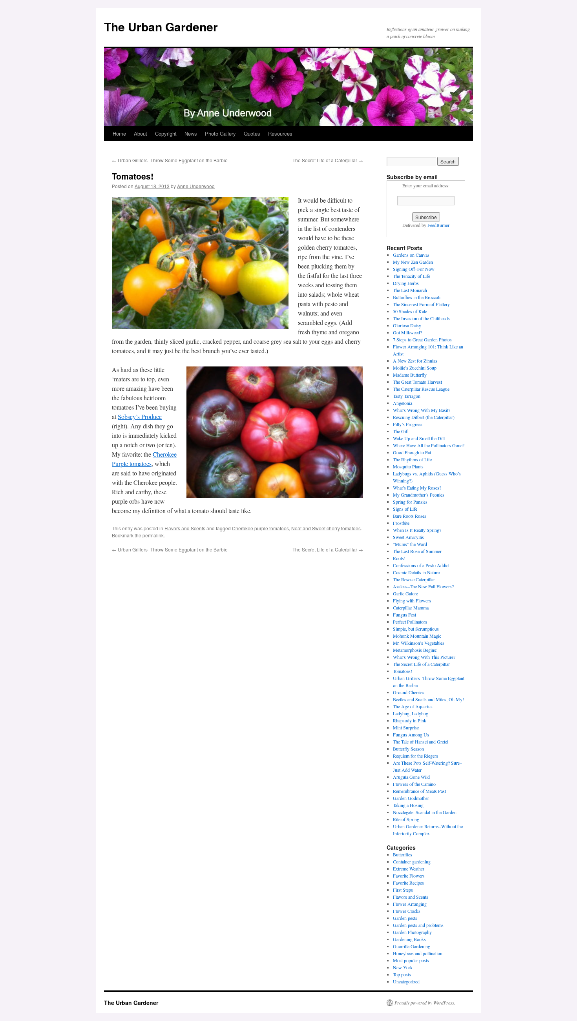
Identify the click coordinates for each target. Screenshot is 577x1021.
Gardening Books (409, 939)
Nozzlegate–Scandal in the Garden (424, 812)
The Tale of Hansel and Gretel (420, 741)
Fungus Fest (404, 614)
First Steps (403, 890)
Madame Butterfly (410, 375)
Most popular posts (411, 960)
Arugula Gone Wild (411, 777)
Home (119, 133)
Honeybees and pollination (417, 953)
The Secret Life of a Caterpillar (327, 160)
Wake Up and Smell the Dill (419, 438)
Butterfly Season (408, 748)
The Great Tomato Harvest (417, 382)
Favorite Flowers (409, 875)
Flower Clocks (406, 911)
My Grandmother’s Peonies (418, 494)
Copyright (166, 133)
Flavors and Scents (184, 528)
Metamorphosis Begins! (415, 650)
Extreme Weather (408, 868)
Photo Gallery (220, 133)
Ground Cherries (408, 692)
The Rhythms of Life (412, 459)
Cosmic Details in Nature (416, 572)
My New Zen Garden (413, 262)
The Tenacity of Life (411, 276)
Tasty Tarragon (406, 396)
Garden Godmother (411, 798)
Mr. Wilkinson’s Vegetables (418, 643)
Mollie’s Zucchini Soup (414, 368)
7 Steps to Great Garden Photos (422, 339)
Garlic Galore (405, 593)
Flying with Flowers (412, 600)
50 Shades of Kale (410, 311)
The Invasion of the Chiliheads (421, 318)
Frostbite (401, 523)
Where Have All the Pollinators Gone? (428, 445)
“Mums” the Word (410, 544)
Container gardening (412, 861)
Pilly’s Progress (407, 424)
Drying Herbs (406, 283)
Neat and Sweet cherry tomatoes (326, 528)
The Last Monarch (410, 290)
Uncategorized (406, 981)
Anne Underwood (196, 186)
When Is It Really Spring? (417, 530)
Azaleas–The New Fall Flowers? (423, 586)
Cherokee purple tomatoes (260, 528)
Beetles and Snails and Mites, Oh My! (428, 699)
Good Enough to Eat (412, 452)
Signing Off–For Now (414, 269)
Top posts (402, 974)
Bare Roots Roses (409, 516)
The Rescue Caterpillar (414, 579)
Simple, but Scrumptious (416, 629)
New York (403, 967)
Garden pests (405, 918)
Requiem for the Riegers (415, 756)
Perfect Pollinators (410, 621)
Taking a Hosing (408, 805)
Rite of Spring (406, 819)
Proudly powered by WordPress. (424, 1002)
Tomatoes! (402, 671)
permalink (153, 535)
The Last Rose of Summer (417, 551)
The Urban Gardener (161, 26)
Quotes (252, 133)
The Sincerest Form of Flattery (421, 304)
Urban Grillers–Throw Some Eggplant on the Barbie (170, 160)
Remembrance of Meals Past (419, 791)
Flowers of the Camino (414, 784)
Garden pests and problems (418, 925)
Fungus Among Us (411, 734)
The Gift (401, 431)
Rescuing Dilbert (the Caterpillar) (424, 417)
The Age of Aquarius (413, 706)
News (190, 133)
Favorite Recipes (408, 883)
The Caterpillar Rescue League (421, 389)
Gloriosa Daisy (407, 325)
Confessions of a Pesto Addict (421, 565)
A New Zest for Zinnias (415, 360)
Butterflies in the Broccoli (416, 297)
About (140, 133)
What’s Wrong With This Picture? (424, 657)
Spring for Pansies (410, 502)
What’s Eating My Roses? (417, 487)
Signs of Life (405, 509)
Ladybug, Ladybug (410, 713)
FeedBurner (438, 225)
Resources (280, 133)
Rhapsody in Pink (409, 720)
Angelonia (402, 403)
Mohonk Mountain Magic (417, 636)
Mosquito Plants (408, 466)
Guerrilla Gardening (411, 946)
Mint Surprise (406, 727)
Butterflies (402, 854)
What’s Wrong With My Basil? (421, 410)
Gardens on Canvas (411, 255)
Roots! (399, 558)
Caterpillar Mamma (411, 607)
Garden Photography (412, 932)
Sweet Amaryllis (408, 537)
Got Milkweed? (407, 332)
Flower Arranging (410, 904)
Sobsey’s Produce (140, 416)
